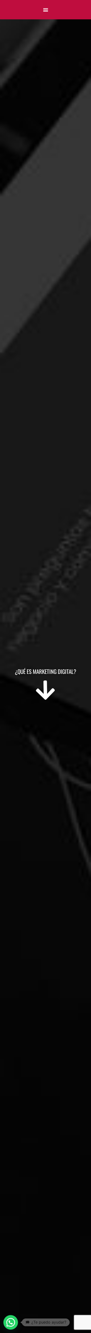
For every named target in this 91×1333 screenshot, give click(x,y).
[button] (45, 10)
